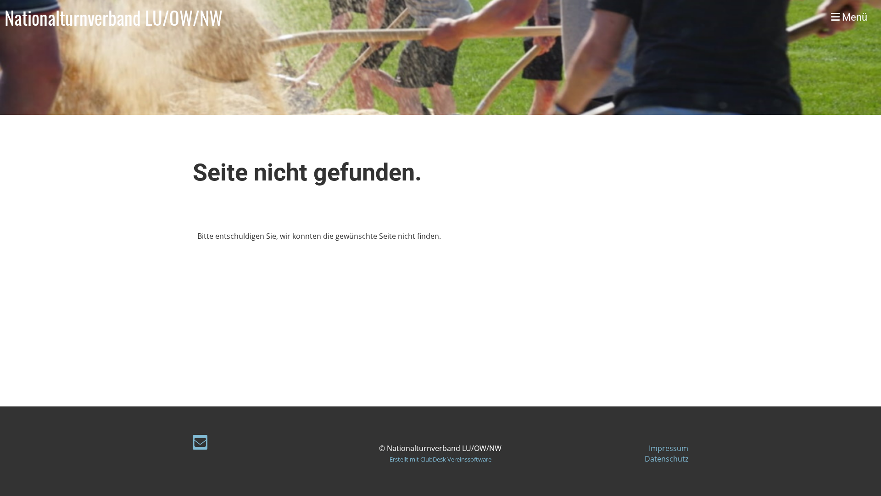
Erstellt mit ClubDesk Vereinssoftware (440, 459)
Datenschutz (666, 459)
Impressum (668, 448)
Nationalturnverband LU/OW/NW (114, 17)
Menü (853, 17)
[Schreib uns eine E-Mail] (200, 444)
